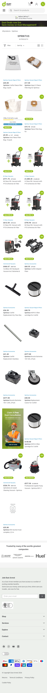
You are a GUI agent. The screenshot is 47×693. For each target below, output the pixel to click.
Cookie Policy (6, 683)
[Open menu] (4, 10)
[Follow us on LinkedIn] (18, 646)
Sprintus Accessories (30, 264)
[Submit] (10, 10)
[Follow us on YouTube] (13, 646)
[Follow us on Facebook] (4, 646)
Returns (4, 677)
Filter (9, 45)
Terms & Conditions (16, 677)
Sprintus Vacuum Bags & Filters (12, 80)
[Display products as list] (42, 45)
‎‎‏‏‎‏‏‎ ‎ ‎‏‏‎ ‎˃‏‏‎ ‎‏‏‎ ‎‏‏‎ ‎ (42, 596)
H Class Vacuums (29, 176)
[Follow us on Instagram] (8, 646)
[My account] (36, 4)
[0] (29, 4)
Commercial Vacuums (9, 264)
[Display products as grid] (39, 45)
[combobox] (26, 10)
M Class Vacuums (8, 176)
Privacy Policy (29, 677)
